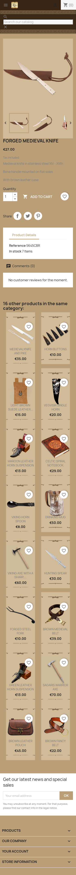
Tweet (28, 216)
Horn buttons (55, 349)
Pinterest (38, 216)
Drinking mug (55, 517)
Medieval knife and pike (20, 351)
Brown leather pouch (20, 743)
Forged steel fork (20, 631)
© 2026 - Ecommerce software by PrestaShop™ (38, 869)
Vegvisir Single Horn (55, 407)
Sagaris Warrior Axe (55, 687)
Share (17, 216)
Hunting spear (55, 573)
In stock (15, 251)
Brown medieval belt (55, 631)
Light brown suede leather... (20, 407)
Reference (17, 245)
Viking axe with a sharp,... (20, 575)
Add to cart (37, 196)
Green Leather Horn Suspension (20, 687)
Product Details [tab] (24, 235)
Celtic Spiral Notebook (55, 463)
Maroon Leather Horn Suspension (20, 463)
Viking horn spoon (20, 519)
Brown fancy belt (55, 743)
